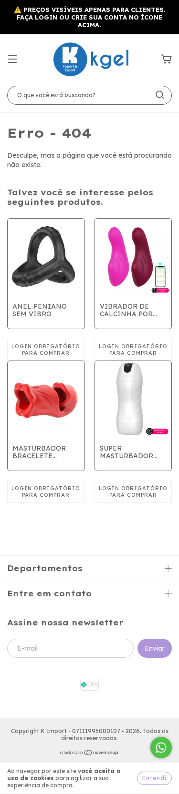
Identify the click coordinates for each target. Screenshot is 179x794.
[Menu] (12, 59)
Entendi (154, 778)
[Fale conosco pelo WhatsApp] (161, 747)
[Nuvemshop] (89, 753)
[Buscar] (160, 94)
